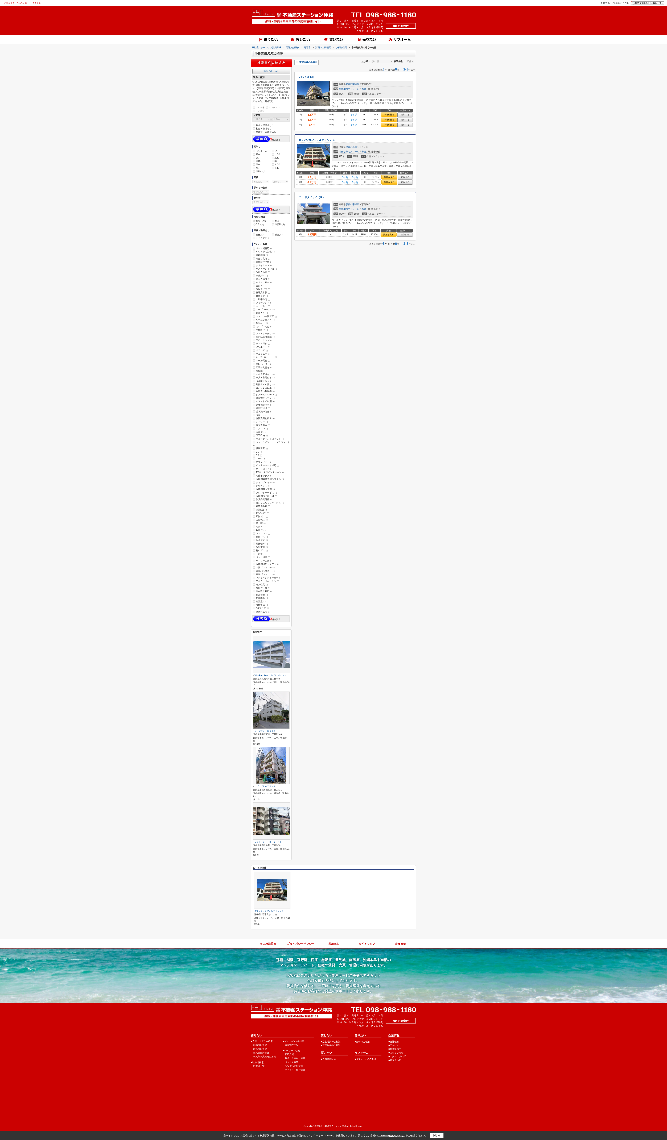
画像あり (260, 234)
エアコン (262, 428)
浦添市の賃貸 (260, 1048)
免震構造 (262, 594)
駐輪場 (261, 370)
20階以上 (262, 520)
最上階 (261, 523)
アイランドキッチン (267, 581)
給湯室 (261, 601)
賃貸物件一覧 (291, 1044)
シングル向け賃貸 (294, 1066)
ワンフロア (263, 533)
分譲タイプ (263, 289)
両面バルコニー (265, 574)
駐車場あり (263, 506)
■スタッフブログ (397, 1056)
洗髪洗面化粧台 (265, 418)
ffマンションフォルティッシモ (317, 139)
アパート (260, 107)
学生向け (262, 323)
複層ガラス (263, 588)
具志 (354, 147)
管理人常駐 (263, 292)
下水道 (261, 554)
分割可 (261, 285)
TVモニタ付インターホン (270, 472)
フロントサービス (266, 492)
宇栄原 (355, 84)
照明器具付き (264, 367)
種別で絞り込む (271, 71)
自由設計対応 (264, 591)
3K (275, 161)
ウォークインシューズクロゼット (271, 444)
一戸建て (260, 111)
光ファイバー (264, 462)
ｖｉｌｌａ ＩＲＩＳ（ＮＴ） (269, 842)
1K (275, 151)
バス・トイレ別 (265, 401)
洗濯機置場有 (264, 381)
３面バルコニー (265, 571)
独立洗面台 (263, 425)
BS (259, 455)
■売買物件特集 (328, 1059)
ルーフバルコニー (266, 357)
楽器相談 (262, 255)
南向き (261, 526)
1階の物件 (262, 513)
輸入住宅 (262, 584)
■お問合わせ (394, 1060)
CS (259, 452)
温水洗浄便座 (264, 411)
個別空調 (262, 547)
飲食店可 (262, 540)
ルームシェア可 (265, 319)
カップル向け (264, 326)
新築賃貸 (289, 1054)
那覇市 (349, 84)
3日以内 (260, 224)
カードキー (263, 306)
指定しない (261, 221)
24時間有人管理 (265, 489)
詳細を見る (389, 114)
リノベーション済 (266, 268)
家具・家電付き (265, 377)
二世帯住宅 (263, 299)
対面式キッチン (265, 398)
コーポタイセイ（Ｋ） (312, 197)
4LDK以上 (261, 171)
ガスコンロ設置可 (266, 316)
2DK (276, 157)
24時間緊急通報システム (270, 479)
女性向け (262, 330)
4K (257, 168)
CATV (260, 458)
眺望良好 (262, 296)
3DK (258, 164)
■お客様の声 (394, 1049)
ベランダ (262, 350)
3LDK (277, 164)
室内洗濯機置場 (265, 336)
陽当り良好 (263, 258)
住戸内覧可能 (264, 499)
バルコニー (263, 353)
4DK (276, 168)
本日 (277, 221)
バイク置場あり (265, 374)
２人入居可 (263, 279)
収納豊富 (262, 448)
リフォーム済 (264, 560)
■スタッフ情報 (395, 1052)
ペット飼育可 (264, 248)
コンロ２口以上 (265, 387)
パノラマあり (262, 238)
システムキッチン (266, 394)
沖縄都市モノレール (349, 89)
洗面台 (261, 415)
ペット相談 (263, 557)
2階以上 (261, 509)
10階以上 (262, 516)
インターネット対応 (267, 465)
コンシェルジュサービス (270, 503)
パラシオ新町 (307, 77)
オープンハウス (265, 309)
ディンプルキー (265, 482)
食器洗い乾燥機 (265, 391)
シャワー (262, 422)
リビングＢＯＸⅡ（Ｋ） (265, 786)
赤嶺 (363, 89)
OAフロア (262, 608)
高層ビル (262, 537)
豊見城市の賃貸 (261, 1052)
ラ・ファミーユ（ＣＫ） (265, 731)
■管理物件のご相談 (330, 1045)
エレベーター (264, 364)
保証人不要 (263, 272)
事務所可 (262, 275)
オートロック (264, 469)
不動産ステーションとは (15, 3)
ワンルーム (261, 151)
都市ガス (262, 550)
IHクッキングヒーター (268, 577)
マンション (274, 107)
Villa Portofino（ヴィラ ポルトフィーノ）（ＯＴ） (278, 675)
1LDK (277, 154)
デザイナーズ (264, 265)
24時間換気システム (267, 564)
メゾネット (263, 347)
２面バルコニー (265, 567)
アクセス (36, 3)
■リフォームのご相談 (365, 1059)
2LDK (258, 161)
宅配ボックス (264, 475)
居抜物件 (262, 543)
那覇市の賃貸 (260, 1044)
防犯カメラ (263, 486)
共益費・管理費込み (266, 132)
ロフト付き (263, 343)
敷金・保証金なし (265, 125)
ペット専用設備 (265, 251)
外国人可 (262, 313)
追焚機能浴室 (264, 404)
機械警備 (262, 605)
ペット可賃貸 (291, 1062)
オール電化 (263, 360)
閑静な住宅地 (264, 262)
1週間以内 (280, 224)
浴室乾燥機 (263, 408)
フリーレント (264, 302)
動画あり (279, 234)
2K (257, 157)
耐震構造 (262, 598)
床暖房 (261, 432)
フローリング (264, 340)
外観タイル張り (265, 384)
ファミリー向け (265, 333)
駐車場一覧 (259, 1066)
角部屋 (261, 530)
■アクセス (393, 1045)
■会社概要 (393, 1041)
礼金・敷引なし (264, 128)
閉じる (436, 1135)
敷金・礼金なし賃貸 (295, 1058)
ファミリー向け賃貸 (295, 1070)
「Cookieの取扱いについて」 (391, 1135)
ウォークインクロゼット (270, 439)
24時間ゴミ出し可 (266, 496)
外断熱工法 (263, 611)
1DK (258, 154)
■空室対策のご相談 (330, 1041)
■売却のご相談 (362, 1041)
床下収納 (262, 435)
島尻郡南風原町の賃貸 (264, 1056)
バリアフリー (264, 282)
